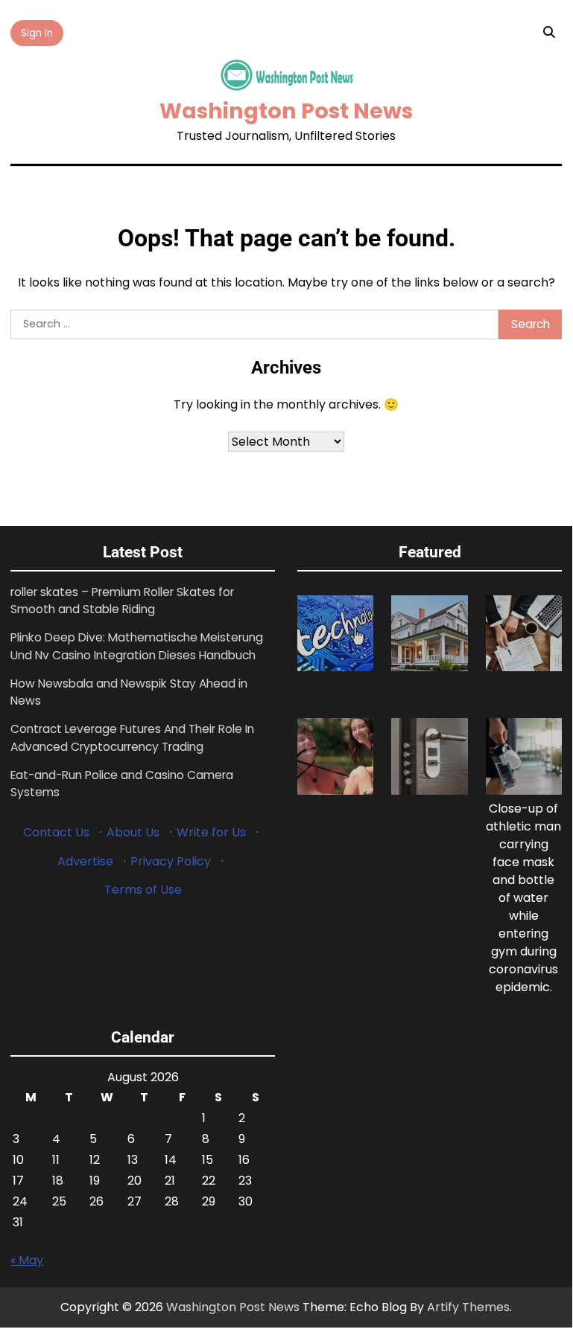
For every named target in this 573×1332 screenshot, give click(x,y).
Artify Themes (468, 1307)
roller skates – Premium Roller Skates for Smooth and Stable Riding (122, 600)
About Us (133, 832)
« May (26, 1260)
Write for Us (211, 832)
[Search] (548, 32)
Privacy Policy (170, 861)
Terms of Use (143, 889)
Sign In (37, 33)
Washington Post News (286, 111)
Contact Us (56, 832)
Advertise (85, 861)
